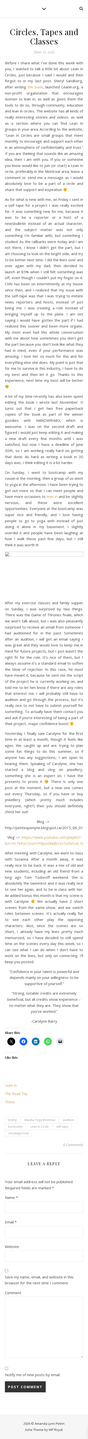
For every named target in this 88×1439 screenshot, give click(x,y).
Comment (13, 1292)
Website (12, 1246)
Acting (12, 1120)
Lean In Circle (39, 1126)
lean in (52, 496)
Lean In (11, 1085)
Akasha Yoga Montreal (39, 1120)
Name (11, 1197)
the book (35, 86)
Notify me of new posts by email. (32, 1374)
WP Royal (56, 1429)
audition (68, 1120)
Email (11, 1222)
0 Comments (73, 1144)
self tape (62, 1126)
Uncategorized (18, 1133)
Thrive (10, 1102)
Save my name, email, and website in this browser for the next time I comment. (39, 1280)
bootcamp (15, 1126)
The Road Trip (16, 1093)
